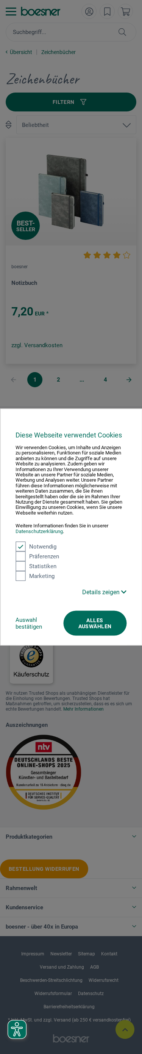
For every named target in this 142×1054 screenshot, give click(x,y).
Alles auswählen (95, 623)
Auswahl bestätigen (29, 623)
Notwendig (42, 546)
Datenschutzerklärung (39, 531)
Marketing (42, 576)
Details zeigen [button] (101, 592)
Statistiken (42, 566)
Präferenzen (44, 556)
